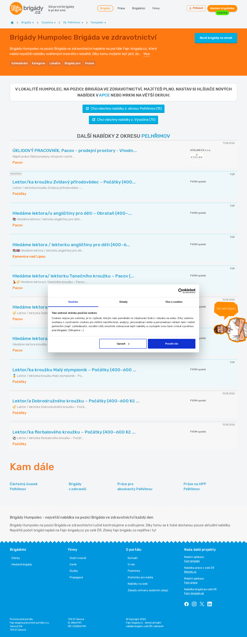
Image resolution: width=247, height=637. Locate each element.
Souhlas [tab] (73, 301)
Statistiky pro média (140, 577)
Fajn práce (190, 582)
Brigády (105, 8)
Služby (74, 570)
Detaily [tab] (123, 301)
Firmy (156, 8)
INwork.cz (190, 571)
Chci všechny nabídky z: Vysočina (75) (126, 120)
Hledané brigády (21, 564)
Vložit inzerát (78, 558)
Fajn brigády (192, 561)
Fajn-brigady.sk (194, 593)
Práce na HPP (194, 486)
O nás (131, 564)
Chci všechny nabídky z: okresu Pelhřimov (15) (126, 108)
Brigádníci (138, 8)
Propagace (76, 577)
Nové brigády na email (216, 38)
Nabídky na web (138, 583)
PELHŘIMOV (155, 136)
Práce (121, 8)
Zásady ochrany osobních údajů (148, 590)
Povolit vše (171, 343)
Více (146, 54)
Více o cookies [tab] (173, 301)
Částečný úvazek (24, 486)
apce (104, 95)
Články (15, 558)
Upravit (121, 343)
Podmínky (134, 570)
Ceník (73, 564)
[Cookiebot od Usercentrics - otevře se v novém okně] (180, 290)
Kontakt (133, 558)
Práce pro (134, 486)
